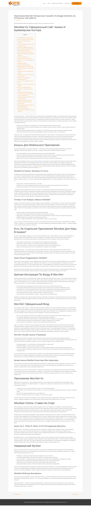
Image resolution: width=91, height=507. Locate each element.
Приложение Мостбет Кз (23, 56)
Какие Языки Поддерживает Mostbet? (25, 47)
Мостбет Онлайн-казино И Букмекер (25, 52)
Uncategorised (17, 20)
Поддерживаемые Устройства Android (25, 66)
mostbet (40, 167)
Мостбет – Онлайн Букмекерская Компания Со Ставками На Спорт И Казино (25, 89)
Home (44, 3)
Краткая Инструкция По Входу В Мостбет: (26, 48)
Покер (19, 82)
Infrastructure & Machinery (57, 3)
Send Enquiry (76, 3)
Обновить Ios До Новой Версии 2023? (25, 81)
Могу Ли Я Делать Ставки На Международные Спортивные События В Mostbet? (26, 110)
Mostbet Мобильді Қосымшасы (24, 65)
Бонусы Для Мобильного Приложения (25, 37)
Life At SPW (67, 3)
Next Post (75, 494)
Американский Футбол (22, 63)
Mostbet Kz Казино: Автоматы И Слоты (26, 39)
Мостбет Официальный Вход (23, 50)
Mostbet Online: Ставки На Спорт (24, 58)
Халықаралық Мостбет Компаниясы (25, 100)
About (48, 3)
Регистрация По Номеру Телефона (25, 92)
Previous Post (16, 494)
